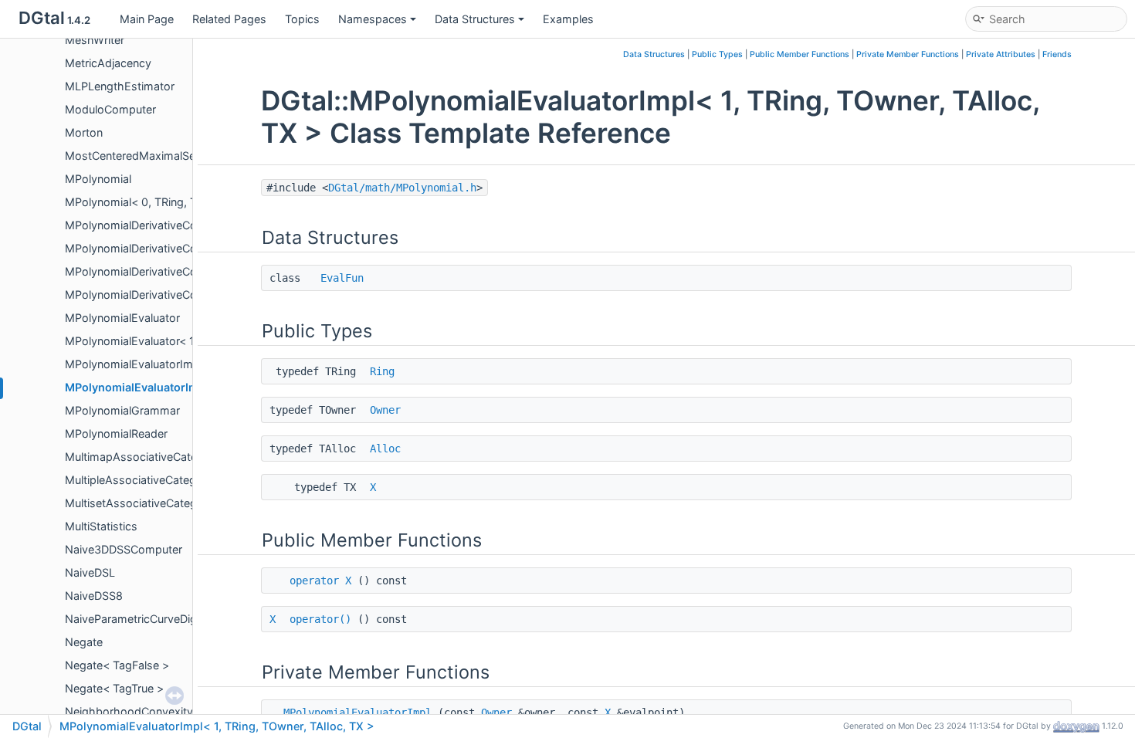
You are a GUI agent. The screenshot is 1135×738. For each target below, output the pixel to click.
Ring (382, 371)
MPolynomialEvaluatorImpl (133, 364)
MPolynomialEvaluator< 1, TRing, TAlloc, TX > (181, 340)
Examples (568, 18)
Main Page (147, 18)
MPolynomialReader (116, 433)
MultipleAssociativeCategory (139, 479)
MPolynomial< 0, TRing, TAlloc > (148, 201)
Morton (84, 132)
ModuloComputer (110, 109)
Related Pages (229, 18)
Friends (1057, 54)
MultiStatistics (101, 526)
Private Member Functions (907, 54)
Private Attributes (1000, 54)
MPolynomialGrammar (122, 410)
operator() (320, 619)
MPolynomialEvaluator (122, 317)
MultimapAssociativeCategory (143, 456)
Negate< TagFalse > (117, 665)
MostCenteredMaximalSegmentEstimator (172, 155)
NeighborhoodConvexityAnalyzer (151, 711)
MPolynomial (98, 178)
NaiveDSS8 (94, 595)
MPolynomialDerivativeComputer (149, 225)
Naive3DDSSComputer (123, 549)
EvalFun (342, 278)
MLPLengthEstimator (119, 86)
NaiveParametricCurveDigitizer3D (150, 618)
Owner (385, 410)
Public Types (717, 54)
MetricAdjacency (108, 62)
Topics (302, 18)
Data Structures (475, 18)
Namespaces (372, 18)
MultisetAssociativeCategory (139, 502)
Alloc (385, 448)
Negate (84, 641)
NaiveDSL (90, 572)
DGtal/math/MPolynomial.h (402, 187)
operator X (320, 580)
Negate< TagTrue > (114, 688)
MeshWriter (94, 39)
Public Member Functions (799, 54)
